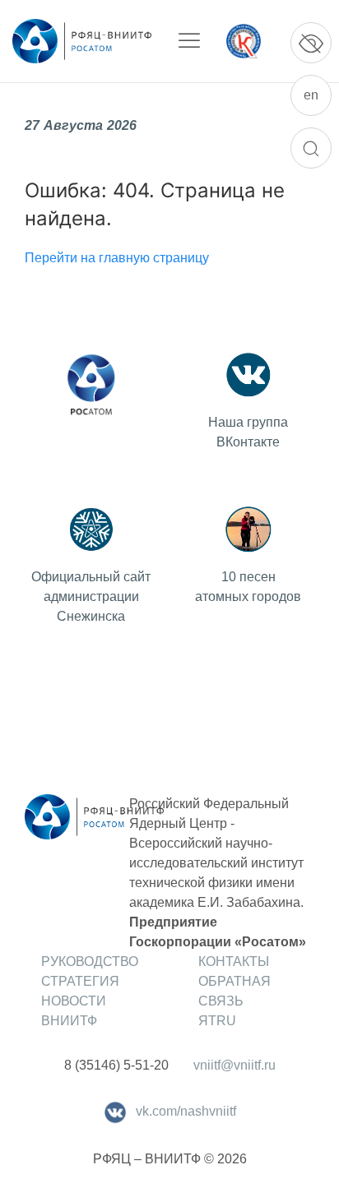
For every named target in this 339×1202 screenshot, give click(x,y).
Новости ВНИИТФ (73, 1011)
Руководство (89, 962)
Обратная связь (234, 991)
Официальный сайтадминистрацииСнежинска (91, 596)
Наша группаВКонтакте (248, 432)
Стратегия (80, 981)
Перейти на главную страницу (117, 258)
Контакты (233, 962)
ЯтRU (217, 1021)
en (311, 95)
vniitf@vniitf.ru (234, 1065)
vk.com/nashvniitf (186, 1111)
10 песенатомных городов (248, 586)
